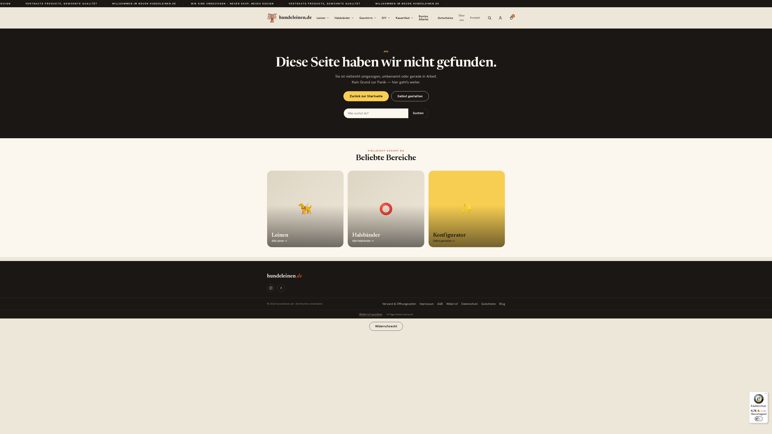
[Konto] (500, 18)
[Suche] (490, 18)
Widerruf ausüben (370, 314)
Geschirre (366, 18)
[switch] (759, 418)
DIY (384, 18)
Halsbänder (342, 18)
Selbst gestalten (410, 96)
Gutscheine (445, 18)
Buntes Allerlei (423, 17)
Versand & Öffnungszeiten (399, 304)
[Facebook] (281, 288)
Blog (502, 304)
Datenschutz (469, 304)
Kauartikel (403, 18)
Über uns (462, 18)
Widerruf (452, 304)
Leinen (321, 18)
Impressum (427, 304)
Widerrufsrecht (386, 326)
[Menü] (765, 394)
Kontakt (475, 17)
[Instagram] (271, 288)
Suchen (418, 113)
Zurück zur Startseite (366, 96)
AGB (440, 304)
